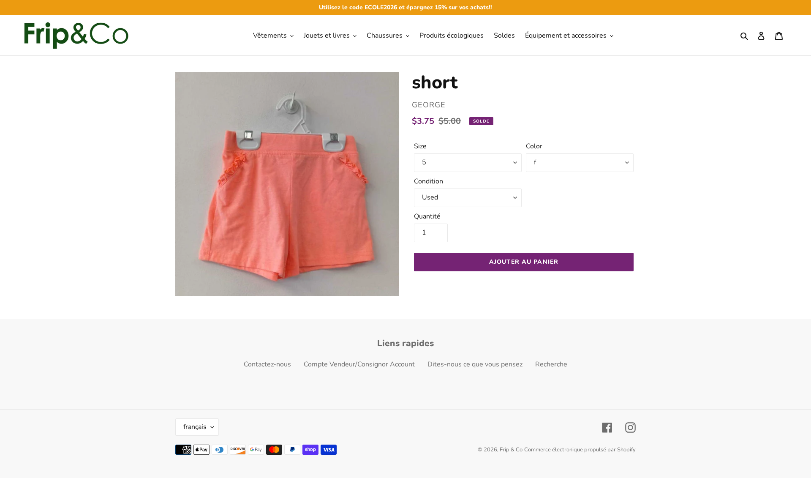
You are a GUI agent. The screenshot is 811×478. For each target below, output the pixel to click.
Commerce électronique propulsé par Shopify (580, 449)
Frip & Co (511, 449)
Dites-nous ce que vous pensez (475, 364)
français (195, 427)
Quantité (427, 216)
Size (420, 146)
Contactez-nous (267, 364)
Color (534, 146)
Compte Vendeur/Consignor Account (359, 364)
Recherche (551, 364)
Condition (428, 181)
